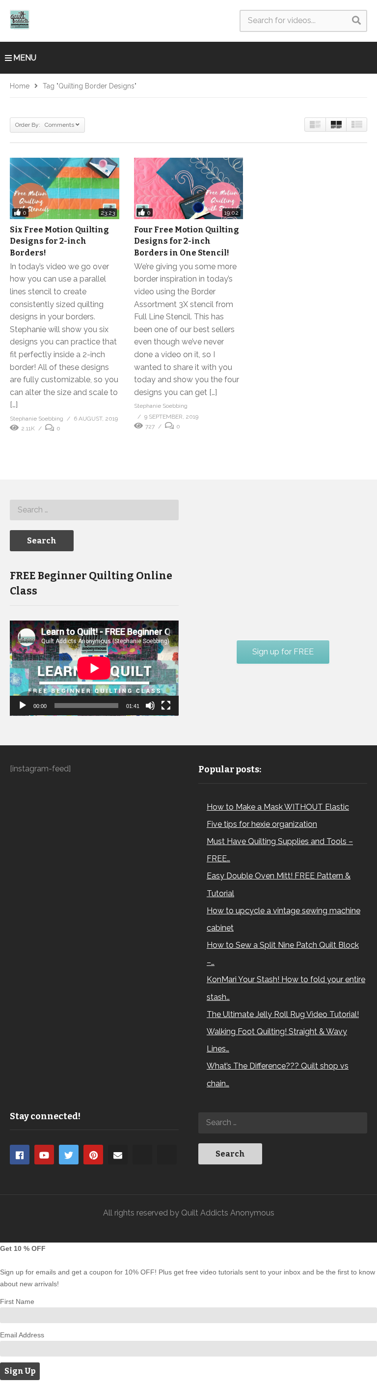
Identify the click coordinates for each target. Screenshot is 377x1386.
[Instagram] (142, 1154)
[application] (94, 668)
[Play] (22, 705)
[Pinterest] (93, 1154)
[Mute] (150, 705)
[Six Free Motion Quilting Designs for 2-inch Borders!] (64, 188)
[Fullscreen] (166, 705)
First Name (17, 1301)
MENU (24, 57)
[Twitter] (69, 1154)
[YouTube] (44, 1154)
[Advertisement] (272, 557)
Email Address (22, 1335)
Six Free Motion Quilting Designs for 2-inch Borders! (59, 241)
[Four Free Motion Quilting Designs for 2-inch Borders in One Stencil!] (188, 188)
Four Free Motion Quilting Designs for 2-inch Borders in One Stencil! (186, 241)
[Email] (118, 1154)
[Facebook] (19, 1154)
